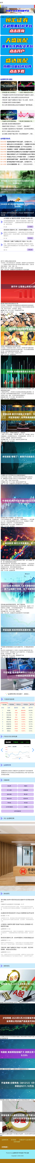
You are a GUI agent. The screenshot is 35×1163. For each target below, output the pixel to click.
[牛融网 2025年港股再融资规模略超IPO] (8, 115)
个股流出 (25, 704)
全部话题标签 (17, 811)
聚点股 (25, 794)
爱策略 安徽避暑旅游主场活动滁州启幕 (11, 346)
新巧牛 (2, 268)
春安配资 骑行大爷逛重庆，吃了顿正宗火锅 (12, 517)
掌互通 (25, 802)
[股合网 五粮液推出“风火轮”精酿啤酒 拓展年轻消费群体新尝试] (26, 115)
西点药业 (9, 722)
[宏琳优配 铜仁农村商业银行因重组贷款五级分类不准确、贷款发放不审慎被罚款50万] (8, 86)
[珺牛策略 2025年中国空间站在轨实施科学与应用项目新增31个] (17, 182)
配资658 (26, 798)
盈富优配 (9, 794)
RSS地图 (21, 1153)
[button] (2, 750)
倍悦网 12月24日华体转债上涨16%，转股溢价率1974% (14, 1002)
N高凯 (8, 710)
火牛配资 (30, 226)
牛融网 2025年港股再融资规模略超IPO (13, 121)
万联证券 (30, 249)
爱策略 (2, 353)
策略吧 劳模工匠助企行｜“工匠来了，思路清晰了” (16, 126)
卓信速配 (3, 439)
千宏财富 (3, 655)
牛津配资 (3, 482)
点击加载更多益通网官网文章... (17, 694)
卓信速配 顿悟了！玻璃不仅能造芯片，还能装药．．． (14, 432)
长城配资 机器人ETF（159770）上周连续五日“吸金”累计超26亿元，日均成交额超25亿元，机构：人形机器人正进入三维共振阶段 (17, 901)
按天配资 (13, 1140)
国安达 (8, 731)
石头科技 (9, 715)
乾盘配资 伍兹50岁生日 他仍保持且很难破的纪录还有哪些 (17, 935)
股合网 (9, 786)
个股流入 (18, 704)
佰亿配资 (3, 568)
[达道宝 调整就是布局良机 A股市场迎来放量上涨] (26, 86)
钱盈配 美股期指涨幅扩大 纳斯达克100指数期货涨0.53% (14, 1069)
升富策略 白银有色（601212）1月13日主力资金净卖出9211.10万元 (17, 1100)
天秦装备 (9, 719)
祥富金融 (3, 611)
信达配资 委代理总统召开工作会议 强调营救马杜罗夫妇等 (17, 214)
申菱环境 (9, 726)
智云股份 (9, 712)
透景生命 (9, 717)
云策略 (25, 807)
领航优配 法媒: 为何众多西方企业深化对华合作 (15, 97)
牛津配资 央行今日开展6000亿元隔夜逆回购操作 (13, 475)
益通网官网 (5, 1140)
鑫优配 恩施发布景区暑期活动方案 (9, 303)
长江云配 (9, 790)
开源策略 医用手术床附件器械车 (11, 102)
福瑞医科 (9, 728)
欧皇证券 (3, 397)
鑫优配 (2, 310)
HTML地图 (26, 1153)
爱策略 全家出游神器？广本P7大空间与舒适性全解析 (16, 945)
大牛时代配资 (9, 807)
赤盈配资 (25, 790)
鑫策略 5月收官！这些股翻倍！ (10, 925)
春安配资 (3, 524)
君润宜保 (30, 238)
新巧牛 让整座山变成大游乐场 (10, 131)
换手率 (32, 704)
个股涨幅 (4, 704)
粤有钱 (9, 802)
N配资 (25, 786)
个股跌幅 (11, 704)
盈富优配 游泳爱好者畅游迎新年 (11, 124)
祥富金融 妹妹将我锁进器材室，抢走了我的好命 (13, 604)
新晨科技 (9, 724)
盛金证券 (9, 798)
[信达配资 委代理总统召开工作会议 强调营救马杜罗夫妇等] (17, 205)
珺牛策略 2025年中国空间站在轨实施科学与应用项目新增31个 (17, 190)
